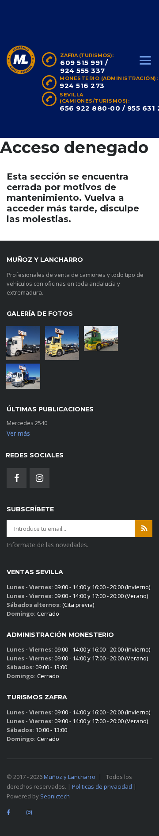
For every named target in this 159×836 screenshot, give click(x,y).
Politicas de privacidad (102, 786)
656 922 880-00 (90, 108)
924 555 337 (82, 70)
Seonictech (55, 796)
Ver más (18, 433)
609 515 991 (81, 62)
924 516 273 (82, 85)
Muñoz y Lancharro (69, 777)
